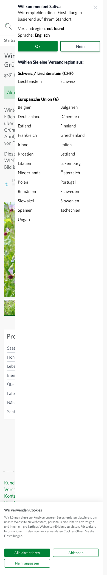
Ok (38, 46)
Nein (80, 46)
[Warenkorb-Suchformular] (8, 26)
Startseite (12, 40)
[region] (59, 287)
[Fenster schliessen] (95, 7)
